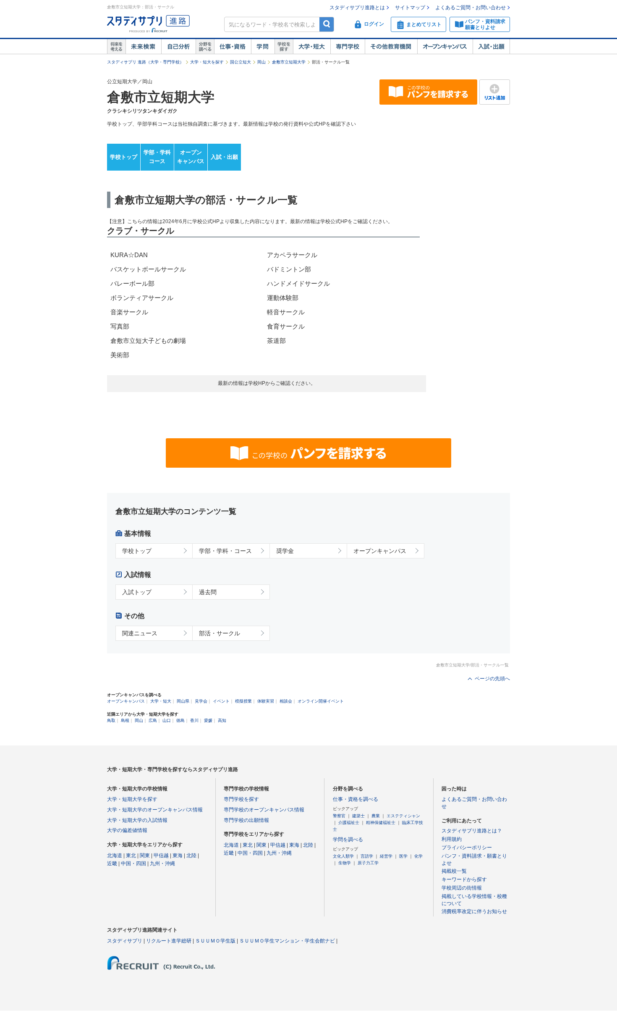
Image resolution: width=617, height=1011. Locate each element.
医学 (403, 856)
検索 (326, 24)
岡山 (261, 62)
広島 (153, 720)
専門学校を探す (241, 799)
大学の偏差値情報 (127, 830)
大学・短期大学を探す (132, 799)
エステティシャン (403, 816)
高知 (222, 720)
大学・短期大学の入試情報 (137, 820)
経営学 (386, 856)
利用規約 (452, 839)
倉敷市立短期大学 (289, 62)
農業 (375, 816)
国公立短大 (240, 62)
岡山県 (183, 701)
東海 (178, 855)
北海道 (114, 855)
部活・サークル (219, 633)
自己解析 (178, 46)
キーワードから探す (464, 879)
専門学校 (347, 46)
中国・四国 (133, 863)
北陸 (191, 855)
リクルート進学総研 (168, 941)
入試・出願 (491, 46)
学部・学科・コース (225, 551)
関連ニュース (139, 633)
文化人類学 (343, 856)
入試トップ (137, 592)
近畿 (112, 863)
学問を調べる (348, 839)
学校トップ (123, 157)
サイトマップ (410, 8)
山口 (166, 720)
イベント (221, 701)
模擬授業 (243, 701)
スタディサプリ (124, 941)
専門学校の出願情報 (246, 820)
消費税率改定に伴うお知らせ (474, 911)
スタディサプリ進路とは (357, 8)
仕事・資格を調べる (355, 799)
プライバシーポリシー (467, 847)
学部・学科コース (157, 156)
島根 (125, 720)
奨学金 (285, 551)
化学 (418, 856)
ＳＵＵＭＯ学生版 (215, 941)
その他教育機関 (391, 46)
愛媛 (208, 720)
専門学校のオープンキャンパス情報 (264, 810)
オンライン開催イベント (321, 701)
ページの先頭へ (492, 679)
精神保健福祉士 (380, 822)
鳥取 (111, 720)
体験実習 (265, 701)
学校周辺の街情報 (462, 888)
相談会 (286, 701)
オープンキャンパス (445, 46)
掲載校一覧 (454, 871)
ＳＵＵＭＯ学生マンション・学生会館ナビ (287, 941)
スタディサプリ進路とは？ (472, 831)
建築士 (358, 816)
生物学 (344, 863)
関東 (145, 855)
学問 (263, 46)
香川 (194, 720)
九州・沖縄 (162, 863)
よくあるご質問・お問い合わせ (470, 8)
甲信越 (161, 855)
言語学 (367, 856)
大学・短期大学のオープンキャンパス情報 (155, 810)
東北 (131, 855)
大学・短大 (311, 46)
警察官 (339, 816)
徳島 (180, 720)
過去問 (208, 592)
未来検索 (143, 46)
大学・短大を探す (207, 62)
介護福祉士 (348, 822)
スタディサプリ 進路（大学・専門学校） (145, 62)
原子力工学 (368, 863)
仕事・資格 (232, 46)
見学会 (201, 701)
